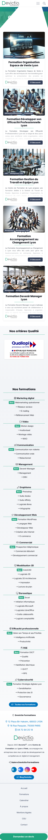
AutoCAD (27, 570)
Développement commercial (24, 555)
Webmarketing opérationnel (27, 402)
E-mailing (25, 411)
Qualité (24, 656)
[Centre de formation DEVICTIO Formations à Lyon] (11, 3)
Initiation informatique (25, 602)
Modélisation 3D (25, 565)
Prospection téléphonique (27, 547)
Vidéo (25, 421)
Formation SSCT (27, 652)
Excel (27, 597)
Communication (25, 445)
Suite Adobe (25, 496)
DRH (6, 173)
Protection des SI (25, 692)
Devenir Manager (27, 468)
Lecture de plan (25, 587)
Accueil (24, 788)
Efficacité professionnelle (13, 113)
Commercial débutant (22, 56)
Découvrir (36, 82)
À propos (24, 806)
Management (9, 230)
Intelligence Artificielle (25, 637)
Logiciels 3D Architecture (25, 578)
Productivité (28, 113)
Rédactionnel (25, 458)
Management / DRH (16, 173)
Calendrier (24, 800)
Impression (25, 582)
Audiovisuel (25, 430)
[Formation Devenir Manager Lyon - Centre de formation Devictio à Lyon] (24, 279)
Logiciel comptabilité (25, 618)
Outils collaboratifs (25, 614)
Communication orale (24, 454)
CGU (24, 818)
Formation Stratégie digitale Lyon (27, 684)
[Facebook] (20, 769)
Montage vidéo (25, 434)
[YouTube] (34, 769)
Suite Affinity (25, 500)
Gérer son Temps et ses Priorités (27, 633)
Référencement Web (25, 415)
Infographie (25, 508)
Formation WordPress (27, 519)
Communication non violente (27, 449)
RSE (25, 648)
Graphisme (25, 487)
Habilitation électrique (25, 665)
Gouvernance (25, 697)
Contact (24, 824)
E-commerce (25, 536)
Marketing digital (25, 398)
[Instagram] (27, 769)
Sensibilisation (24, 688)
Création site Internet (24, 532)
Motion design (27, 426)
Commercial (9, 56)
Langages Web (25, 523)
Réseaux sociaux (24, 407)
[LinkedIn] (14, 769)
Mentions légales (24, 812)
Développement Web (25, 515)
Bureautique (25, 593)
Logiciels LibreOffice (25, 610)
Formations (24, 794)
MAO (24, 438)
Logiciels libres (24, 504)
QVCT (25, 669)
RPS (25, 673)
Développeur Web (25, 528)
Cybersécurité (25, 679)
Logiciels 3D (24, 574)
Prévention (25, 661)
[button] (44, 3)
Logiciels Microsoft (24, 606)
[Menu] (38, 3)
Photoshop (27, 491)
